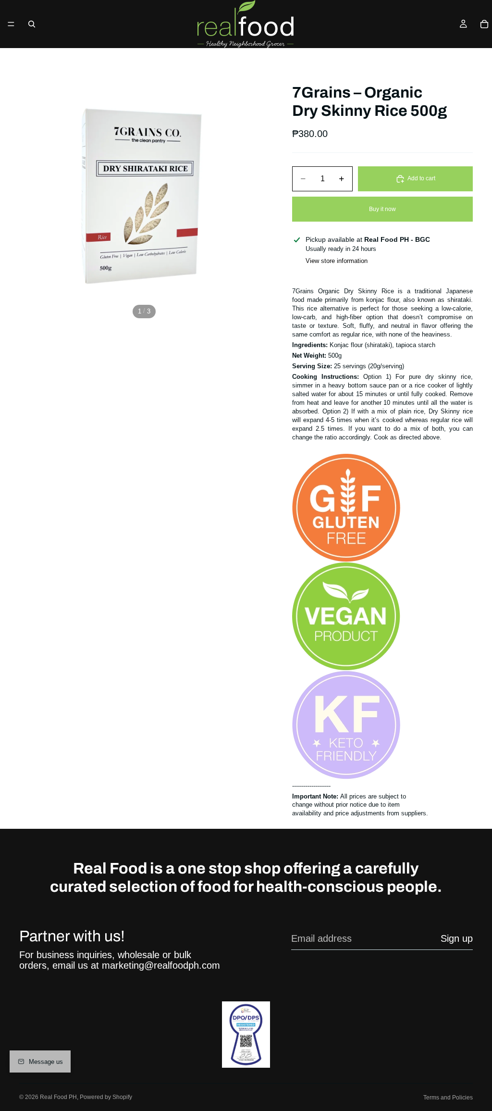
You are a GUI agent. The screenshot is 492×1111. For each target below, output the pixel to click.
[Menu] (11, 24)
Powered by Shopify (106, 1097)
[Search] (31, 24)
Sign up (457, 938)
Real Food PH (58, 1097)
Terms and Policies (448, 1097)
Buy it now (382, 209)
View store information (337, 260)
